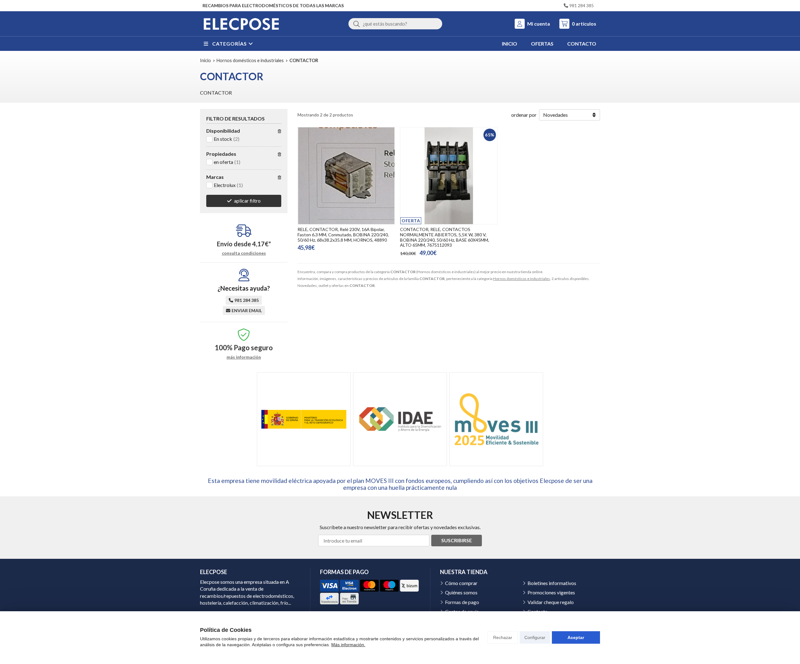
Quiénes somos (461, 592)
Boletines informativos (552, 583)
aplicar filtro (247, 201)
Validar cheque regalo (551, 602)
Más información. (348, 644)
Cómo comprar (461, 583)
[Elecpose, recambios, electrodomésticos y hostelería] (241, 23)
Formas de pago (462, 602)
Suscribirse (456, 540)
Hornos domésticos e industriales (521, 278)
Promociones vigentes (551, 592)
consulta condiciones (244, 253)
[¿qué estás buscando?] (395, 24)
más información (244, 357)
